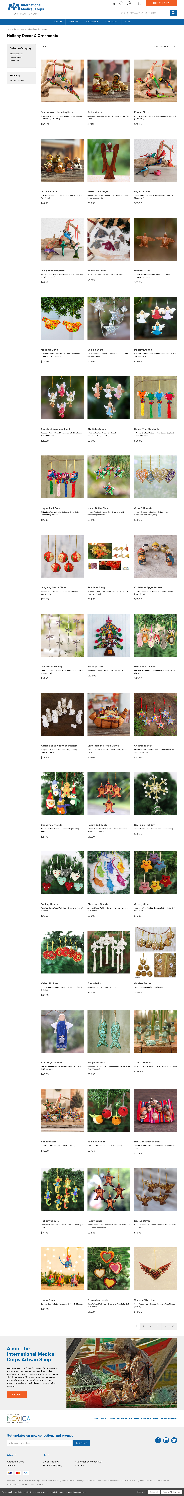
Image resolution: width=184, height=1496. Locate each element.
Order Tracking (51, 1461)
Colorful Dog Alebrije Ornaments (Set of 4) (62, 1304)
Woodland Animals (145, 666)
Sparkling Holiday (144, 825)
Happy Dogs (48, 1300)
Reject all (154, 1492)
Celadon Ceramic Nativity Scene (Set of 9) (155, 1066)
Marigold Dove (49, 349)
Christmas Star (143, 745)
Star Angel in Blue (51, 1062)
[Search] (173, 13)
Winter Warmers (96, 270)
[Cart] (139, 3)
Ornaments (14, 61)
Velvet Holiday (49, 983)
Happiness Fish (96, 1062)
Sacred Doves (142, 1220)
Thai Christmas (143, 1062)
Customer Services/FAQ (88, 1461)
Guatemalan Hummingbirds (57, 112)
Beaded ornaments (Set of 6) (101, 987)
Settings (141, 1492)
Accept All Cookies (171, 1492)
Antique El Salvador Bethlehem (59, 745)
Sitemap (40, 1484)
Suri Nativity (94, 112)
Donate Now (161, 3)
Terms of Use (28, 1484)
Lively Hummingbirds (53, 270)
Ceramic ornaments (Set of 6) (58, 1145)
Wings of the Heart (145, 1300)
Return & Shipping (52, 1465)
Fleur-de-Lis (94, 983)
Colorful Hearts (143, 508)
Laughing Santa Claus (53, 587)
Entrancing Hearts (98, 1300)
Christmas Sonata (97, 904)
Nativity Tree (95, 666)
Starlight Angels (97, 429)
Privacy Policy (13, 1484)
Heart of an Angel (97, 191)
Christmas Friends (51, 825)
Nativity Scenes (16, 57)
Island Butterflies (97, 508)
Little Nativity (49, 191)
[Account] (128, 3)
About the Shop (15, 1461)
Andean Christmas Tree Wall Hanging (105, 670)
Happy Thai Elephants (146, 429)
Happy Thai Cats (50, 508)
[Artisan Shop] (113, 3)
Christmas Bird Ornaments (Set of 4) (104, 1145)
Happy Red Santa (97, 825)
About (17, 1394)
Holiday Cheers (50, 1220)
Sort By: (155, 47)
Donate (11, 1465)
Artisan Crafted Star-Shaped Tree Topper (153, 829)
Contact (79, 1465)
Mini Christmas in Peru (147, 1141)
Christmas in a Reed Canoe (103, 745)
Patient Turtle (142, 270)
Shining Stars (95, 349)
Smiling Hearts (49, 904)
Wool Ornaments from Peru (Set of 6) (105, 274)
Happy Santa (94, 1220)
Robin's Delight (96, 1141)
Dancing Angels (143, 349)
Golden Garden (143, 983)
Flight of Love (142, 191)
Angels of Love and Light (55, 429)
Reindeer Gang (96, 587)
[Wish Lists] (121, 3)
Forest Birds (141, 112)
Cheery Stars (141, 904)
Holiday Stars (48, 1141)
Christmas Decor (16, 54)
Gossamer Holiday (51, 666)
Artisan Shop (25, 13)
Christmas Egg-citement (148, 587)
